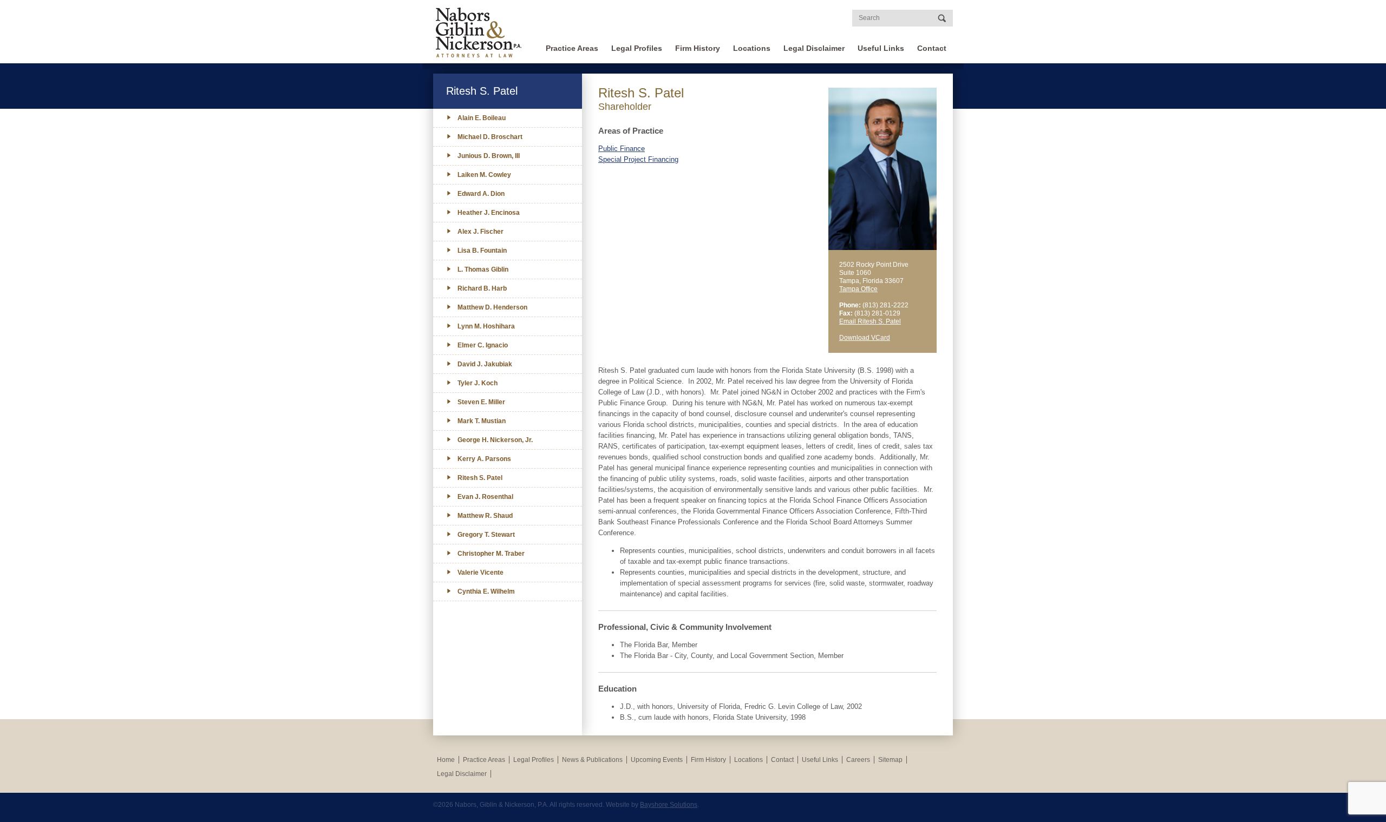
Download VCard (864, 337)
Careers (858, 760)
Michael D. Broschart (489, 137)
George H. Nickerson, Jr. (495, 440)
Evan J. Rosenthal (485, 497)
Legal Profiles (636, 48)
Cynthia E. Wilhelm (486, 591)
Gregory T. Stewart (486, 534)
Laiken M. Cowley (484, 175)
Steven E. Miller (481, 402)
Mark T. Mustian (481, 421)
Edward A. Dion (481, 194)
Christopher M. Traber (491, 553)
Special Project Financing (638, 159)
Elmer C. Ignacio (482, 345)
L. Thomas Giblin (482, 269)
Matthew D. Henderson (492, 307)
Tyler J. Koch (477, 383)
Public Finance (621, 148)
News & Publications (592, 760)
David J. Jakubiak (484, 364)
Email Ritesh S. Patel (870, 321)
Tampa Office (858, 289)
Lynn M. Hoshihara (486, 326)
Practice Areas (572, 48)
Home (446, 760)
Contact (931, 48)
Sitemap (890, 760)
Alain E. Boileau (481, 118)
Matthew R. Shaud (485, 515)
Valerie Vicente (480, 572)
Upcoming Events (657, 760)
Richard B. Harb (482, 288)
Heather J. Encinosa (488, 212)
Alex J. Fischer (480, 231)
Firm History (697, 48)
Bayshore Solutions (668, 804)
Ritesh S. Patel (479, 478)
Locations (751, 48)
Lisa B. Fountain (482, 250)
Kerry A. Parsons (484, 459)
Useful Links (881, 48)
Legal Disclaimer (814, 48)
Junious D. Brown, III (488, 156)
